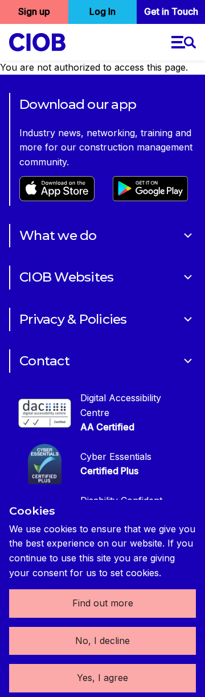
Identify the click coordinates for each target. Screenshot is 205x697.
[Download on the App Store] (57, 197)
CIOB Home (37, 42)
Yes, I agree (102, 677)
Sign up (34, 11)
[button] (183, 42)
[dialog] (102, 598)
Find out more (102, 603)
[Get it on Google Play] (150, 197)
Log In (102, 11)
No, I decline (102, 640)
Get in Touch (171, 11)
